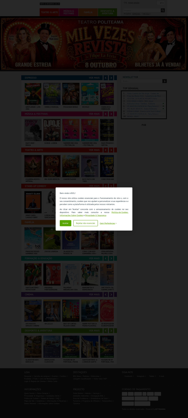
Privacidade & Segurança (95, 215)
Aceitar (65, 223)
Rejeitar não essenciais (85, 223)
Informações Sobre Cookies (71, 215)
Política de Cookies (120, 212)
